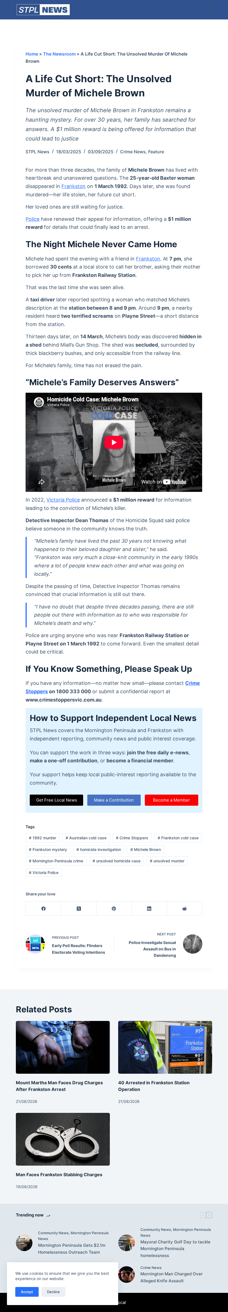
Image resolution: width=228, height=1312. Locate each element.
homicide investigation (98, 849)
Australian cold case (86, 837)
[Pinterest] (114, 909)
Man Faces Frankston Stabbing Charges (59, 1174)
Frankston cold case (178, 837)
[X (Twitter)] (78, 909)
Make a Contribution (114, 800)
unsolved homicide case (116, 860)
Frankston (73, 186)
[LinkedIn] (149, 909)
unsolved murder (167, 860)
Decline (53, 1292)
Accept (27, 1292)
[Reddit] (184, 909)
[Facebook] (43, 909)
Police (32, 219)
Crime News (133, 151)
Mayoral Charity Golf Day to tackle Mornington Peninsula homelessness (175, 1248)
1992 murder (42, 837)
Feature (156, 151)
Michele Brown (145, 849)
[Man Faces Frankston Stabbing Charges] (63, 1139)
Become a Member (171, 800)
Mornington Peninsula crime (56, 860)
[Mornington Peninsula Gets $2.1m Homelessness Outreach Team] (24, 1243)
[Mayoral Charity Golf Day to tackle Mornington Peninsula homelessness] (126, 1243)
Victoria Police (63, 500)
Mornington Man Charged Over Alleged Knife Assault (171, 1277)
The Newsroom (59, 54)
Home (32, 54)
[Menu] (209, 9)
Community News (53, 1233)
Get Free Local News (56, 800)
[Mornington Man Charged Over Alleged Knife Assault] (126, 1274)
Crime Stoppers (132, 837)
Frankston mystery (48, 849)
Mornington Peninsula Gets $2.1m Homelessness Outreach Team (71, 1249)
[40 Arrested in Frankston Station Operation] (165, 1047)
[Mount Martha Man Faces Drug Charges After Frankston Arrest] (63, 1047)
